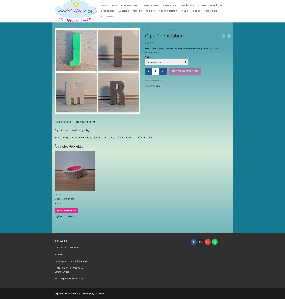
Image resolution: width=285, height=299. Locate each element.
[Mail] (208, 242)
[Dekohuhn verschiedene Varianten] (223, 36)
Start (148, 29)
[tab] (63, 122)
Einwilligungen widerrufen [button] (69, 278)
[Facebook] (194, 242)
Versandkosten (152, 52)
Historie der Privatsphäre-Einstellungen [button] (69, 269)
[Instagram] (201, 242)
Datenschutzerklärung (67, 247)
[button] (135, 33)
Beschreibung (63, 121)
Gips (156, 29)
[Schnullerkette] (229, 36)
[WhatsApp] (215, 242)
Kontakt (59, 254)
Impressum (61, 240)
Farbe (148, 57)
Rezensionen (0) (86, 121)
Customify (99, 293)
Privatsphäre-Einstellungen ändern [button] (74, 261)
